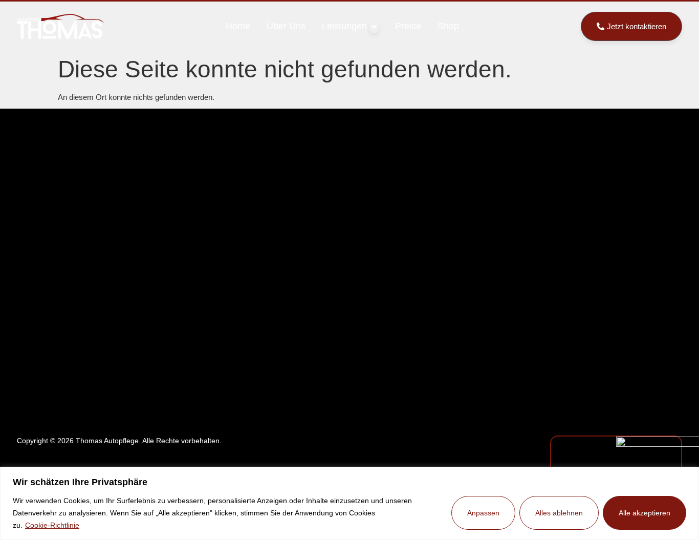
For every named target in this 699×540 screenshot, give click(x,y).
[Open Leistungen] (374, 26)
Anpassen (483, 513)
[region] (349, 503)
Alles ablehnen (559, 513)
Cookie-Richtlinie (52, 525)
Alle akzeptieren (644, 513)
